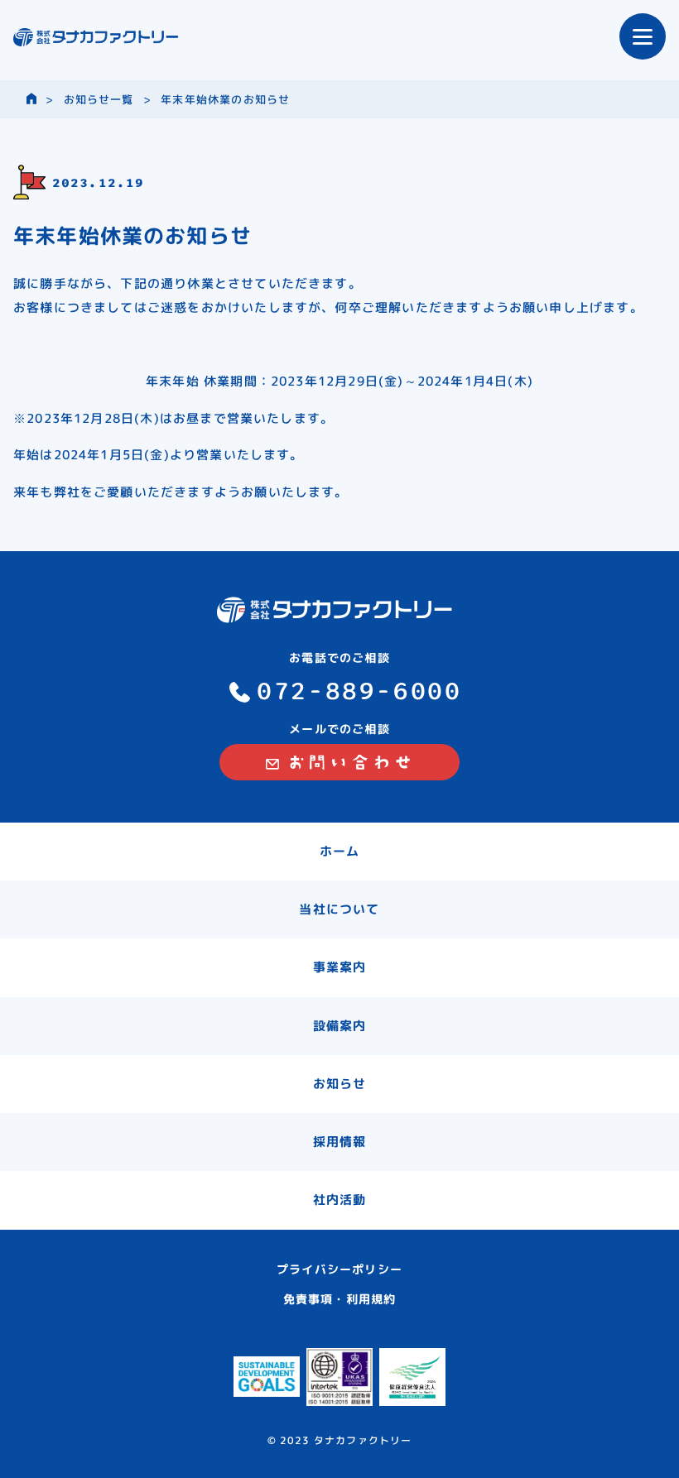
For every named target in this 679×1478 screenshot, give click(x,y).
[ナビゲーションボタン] (642, 36)
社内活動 (340, 1199)
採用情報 (340, 1141)
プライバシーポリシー (339, 1269)
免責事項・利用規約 (340, 1299)
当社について (339, 909)
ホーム (340, 851)
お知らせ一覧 (99, 99)
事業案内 (340, 967)
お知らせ (340, 1083)
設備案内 (340, 1025)
